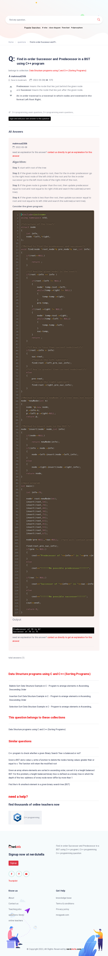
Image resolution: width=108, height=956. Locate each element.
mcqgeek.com (62, 915)
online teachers (16, 920)
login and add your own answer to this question (30, 119)
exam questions (35, 112)
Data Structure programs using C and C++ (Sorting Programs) (57, 70)
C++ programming (20, 112)
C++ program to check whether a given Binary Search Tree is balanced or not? (45, 753)
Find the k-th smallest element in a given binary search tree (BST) (39, 784)
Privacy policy (62, 909)
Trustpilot (13, 881)
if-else (44, 28)
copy (89, 213)
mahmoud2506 (18, 76)
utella (74, 949)
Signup (13, 863)
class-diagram (54, 28)
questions (22, 42)
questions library (16, 915)
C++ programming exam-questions (58, 112)
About (11, 898)
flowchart (66, 28)
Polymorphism (77, 28)
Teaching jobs (15, 909)
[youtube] (26, 874)
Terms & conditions (65, 903)
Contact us (14, 903)
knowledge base (64, 898)
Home (11, 42)
